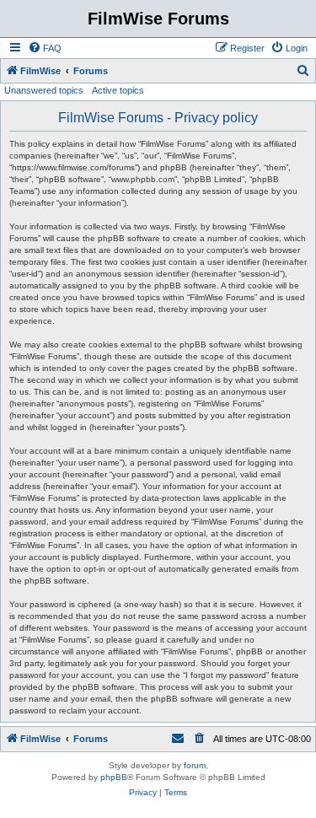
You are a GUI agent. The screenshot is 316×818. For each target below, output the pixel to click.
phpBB (113, 777)
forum (195, 765)
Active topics (118, 90)
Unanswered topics (43, 90)
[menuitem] (45, 48)
